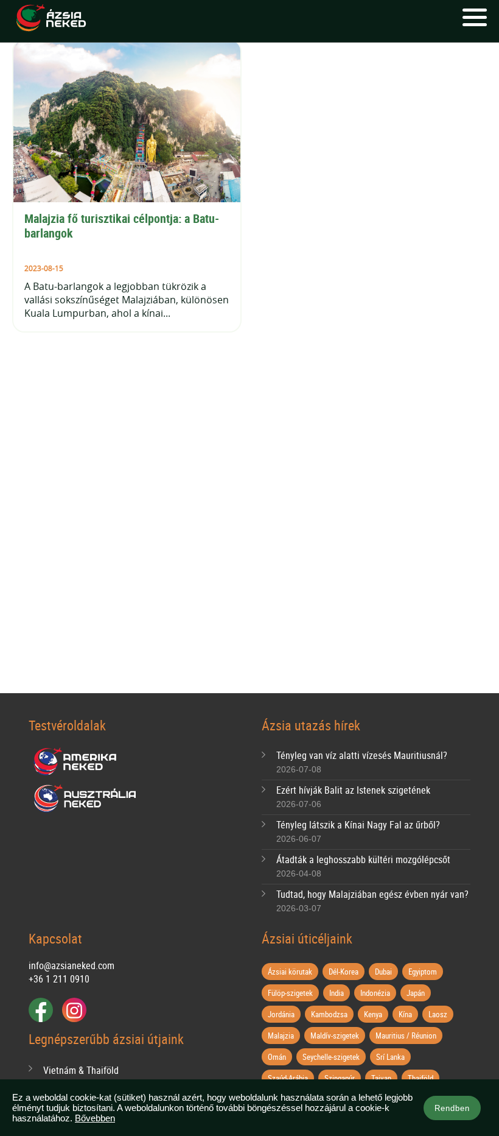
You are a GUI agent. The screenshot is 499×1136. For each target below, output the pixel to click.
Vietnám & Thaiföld (81, 1070)
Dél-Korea (343, 971)
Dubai (383, 971)
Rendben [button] (452, 1108)
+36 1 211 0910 (59, 979)
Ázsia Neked (50, 18)
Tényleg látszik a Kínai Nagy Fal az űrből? (358, 824)
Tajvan (381, 1078)
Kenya (373, 1014)
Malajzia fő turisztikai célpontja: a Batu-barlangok (121, 225)
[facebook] (41, 1010)
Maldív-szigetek (334, 1035)
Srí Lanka (390, 1056)
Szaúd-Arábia (288, 1078)
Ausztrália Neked (86, 799)
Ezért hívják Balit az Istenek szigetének (353, 790)
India (336, 992)
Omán (277, 1056)
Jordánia (281, 1014)
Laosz (437, 1014)
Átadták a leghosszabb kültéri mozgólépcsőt (363, 859)
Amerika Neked (79, 762)
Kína (405, 1014)
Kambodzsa (329, 1014)
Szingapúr (339, 1078)
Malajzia (281, 1035)
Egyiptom (422, 971)
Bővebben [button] (95, 1118)
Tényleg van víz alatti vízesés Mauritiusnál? (361, 755)
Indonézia (375, 992)
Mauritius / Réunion (405, 1035)
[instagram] (74, 1010)
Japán (416, 992)
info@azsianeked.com (71, 965)
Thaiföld (420, 1078)
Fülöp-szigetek (290, 992)
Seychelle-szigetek (331, 1056)
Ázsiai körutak (290, 971)
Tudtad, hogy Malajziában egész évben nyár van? (372, 894)
